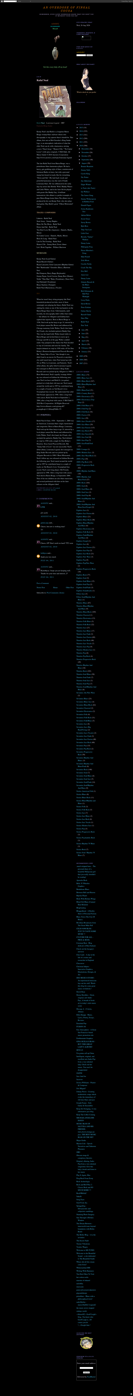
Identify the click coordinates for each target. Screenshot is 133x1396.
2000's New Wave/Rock (84, 455)
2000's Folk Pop (82, 408)
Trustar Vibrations (83, 1244)
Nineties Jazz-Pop (83, 646)
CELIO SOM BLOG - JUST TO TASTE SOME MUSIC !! (86, 931)
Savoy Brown (85, 222)
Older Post (70, 587)
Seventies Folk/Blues (84, 720)
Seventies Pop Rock (83, 748)
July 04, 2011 (47, 560)
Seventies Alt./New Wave (85, 692)
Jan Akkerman (86, 181)
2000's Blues (81, 375)
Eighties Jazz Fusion (84, 513)
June (83, 333)
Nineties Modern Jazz (84, 650)
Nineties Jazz (81, 627)
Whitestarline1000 (83, 1267)
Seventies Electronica (84, 711)
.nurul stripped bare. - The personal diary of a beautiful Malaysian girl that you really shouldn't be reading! (86, 871)
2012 (81, 138)
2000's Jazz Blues (82, 424)
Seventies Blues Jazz (84, 701)
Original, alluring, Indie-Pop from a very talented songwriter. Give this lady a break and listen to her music (86, 1166)
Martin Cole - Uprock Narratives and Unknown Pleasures (86, 1146)
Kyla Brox (84, 226)
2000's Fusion (81, 415)
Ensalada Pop (81, 1023)
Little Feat (85, 233)
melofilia (79, 1283)
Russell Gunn (86, 314)
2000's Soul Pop (82, 495)
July (83, 330)
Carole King (85, 173)
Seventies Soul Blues (84, 776)
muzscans (80, 1286)
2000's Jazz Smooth (83, 434)
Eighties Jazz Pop (82, 550)
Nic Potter (84, 177)
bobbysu (44, 553)
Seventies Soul (81, 772)
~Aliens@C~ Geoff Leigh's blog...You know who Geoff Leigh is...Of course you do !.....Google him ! (86, 1319)
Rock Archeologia (83, 1181)
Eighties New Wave (83, 557)
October (85, 156)
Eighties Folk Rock (83, 532)
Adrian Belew (86, 215)
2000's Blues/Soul (83, 390)
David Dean (80, 992)
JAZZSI (79, 1073)
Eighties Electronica (83, 529)
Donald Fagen (86, 205)
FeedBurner (91, 1376)
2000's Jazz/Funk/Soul (84, 443)
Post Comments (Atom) (55, 592)
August (84, 163)
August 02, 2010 (49, 516)
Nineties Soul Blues (83, 674)
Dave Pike (84, 318)
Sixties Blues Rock (83, 797)
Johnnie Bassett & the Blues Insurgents (87, 285)
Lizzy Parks (85, 300)
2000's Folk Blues (83, 405)
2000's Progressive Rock (85, 465)
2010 (81, 145)
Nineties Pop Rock (83, 656)
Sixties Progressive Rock (85, 832)
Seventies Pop (81, 745)
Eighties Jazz (81, 510)
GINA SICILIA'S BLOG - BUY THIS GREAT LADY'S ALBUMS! (85, 1044)
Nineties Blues (81, 603)
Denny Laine (85, 243)
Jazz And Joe (81, 1076)
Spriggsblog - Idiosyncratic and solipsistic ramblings (84, 1208)
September (86, 159)
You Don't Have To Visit (85, 1274)
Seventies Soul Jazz (83, 779)
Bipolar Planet (81, 895)
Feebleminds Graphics (84, 1038)
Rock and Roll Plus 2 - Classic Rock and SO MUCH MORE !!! (84, 1187)
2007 (81, 363)
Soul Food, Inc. (82, 1202)
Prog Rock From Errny (84, 1178)
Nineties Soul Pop (83, 683)
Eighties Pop (81, 560)
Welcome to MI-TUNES (85, 1250)
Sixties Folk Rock (82, 809)
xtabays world (81, 1311)
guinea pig (44, 522)
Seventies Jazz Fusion (84, 739)
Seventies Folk (81, 714)
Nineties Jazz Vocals (84, 643)
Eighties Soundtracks (84, 590)
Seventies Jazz (81, 724)
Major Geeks (81, 1140)
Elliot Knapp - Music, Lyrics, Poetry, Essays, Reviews (85, 1017)
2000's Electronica (83, 396)
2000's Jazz (80, 418)
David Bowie (85, 303)
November (85, 152)
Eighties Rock (81, 575)
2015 (81, 127)
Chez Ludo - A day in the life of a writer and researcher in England (85, 957)
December (85, 149)
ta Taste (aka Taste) (88, 188)
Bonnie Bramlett (87, 166)
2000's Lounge (81, 449)
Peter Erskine (86, 307)
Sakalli (79, 1196)
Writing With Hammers (85, 1271)
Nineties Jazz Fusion (84, 637)
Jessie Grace (85, 219)
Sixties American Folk (84, 791)
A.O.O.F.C (44, 503)
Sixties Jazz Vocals (83, 822)
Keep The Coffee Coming (85, 1114)
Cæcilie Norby (86, 264)
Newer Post (41, 587)
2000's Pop (80, 459)
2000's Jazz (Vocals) (83, 421)
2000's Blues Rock (83, 381)
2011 (81, 142)
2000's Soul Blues (83, 489)
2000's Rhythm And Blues (86, 471)
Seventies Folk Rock (83, 717)
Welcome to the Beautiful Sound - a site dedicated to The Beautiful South (85, 1256)
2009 (81, 356)
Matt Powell (85, 256)
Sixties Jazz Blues (83, 816)
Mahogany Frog (87, 247)
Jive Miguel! (81, 1088)
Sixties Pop (80, 828)
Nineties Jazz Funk (83, 634)
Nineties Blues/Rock (83, 612)
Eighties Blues (49, 490)
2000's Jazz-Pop (82, 440)
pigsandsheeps (81, 1293)
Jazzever (79, 1079)
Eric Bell (84, 271)
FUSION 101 (81, 1026)
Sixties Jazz (80, 813)
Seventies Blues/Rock (84, 705)
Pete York (84, 325)
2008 (81, 359)
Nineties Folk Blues (83, 621)
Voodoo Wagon (82, 1247)
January (85, 351)
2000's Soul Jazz (82, 492)
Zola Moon (85, 260)
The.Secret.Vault (82, 1240)
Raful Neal (42, 80)
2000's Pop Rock (82, 462)
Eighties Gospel (82, 541)
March (84, 344)
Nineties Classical (83, 615)
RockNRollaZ (81, 1193)
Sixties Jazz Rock (82, 819)
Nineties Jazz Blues (83, 631)
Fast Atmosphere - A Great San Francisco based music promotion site (86, 1032)
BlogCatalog (81, 908)
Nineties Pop (81, 653)
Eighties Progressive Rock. (86, 569)
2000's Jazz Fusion (83, 427)
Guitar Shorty (86, 311)
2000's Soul (80, 486)
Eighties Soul (81, 578)
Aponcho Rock (81, 880)
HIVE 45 (79, 1050)
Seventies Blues (82, 698)
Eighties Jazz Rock (83, 553)
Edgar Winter (86, 184)
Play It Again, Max (83, 1175)
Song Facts (80, 1199)
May (83, 337)
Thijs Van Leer (86, 229)
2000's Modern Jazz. (83, 452)
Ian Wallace (85, 191)
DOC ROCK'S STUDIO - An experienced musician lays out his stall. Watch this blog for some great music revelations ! (86, 983)
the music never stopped (85, 1308)
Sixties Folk (80, 806)
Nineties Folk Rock (83, 624)
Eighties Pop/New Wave (85, 563)
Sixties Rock (81, 849)
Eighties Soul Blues (83, 581)
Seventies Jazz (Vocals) (85, 733)
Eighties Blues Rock (83, 519)
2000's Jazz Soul (82, 437)
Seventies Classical (83, 708)
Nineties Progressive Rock (86, 659)
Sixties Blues (81, 794)
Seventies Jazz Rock (83, 742)
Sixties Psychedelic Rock (85, 837)
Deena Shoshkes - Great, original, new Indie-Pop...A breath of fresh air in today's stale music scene (86, 1000)
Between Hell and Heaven (85, 892)
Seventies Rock (82, 769)
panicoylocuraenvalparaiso (86, 1290)
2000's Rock (80, 482)
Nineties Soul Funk (83, 677)
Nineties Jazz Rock (83, 640)
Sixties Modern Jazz (83, 825)
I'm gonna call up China (85, 1053)
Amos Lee (84, 275)
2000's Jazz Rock (82, 431)
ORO (78, 1152)
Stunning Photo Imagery (85, 1214)
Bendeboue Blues (82, 889)
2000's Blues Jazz (82, 378)
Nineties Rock (81, 671)
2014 (81, 131)
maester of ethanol (83, 1280)
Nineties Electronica (83, 618)
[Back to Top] (131, 1394)
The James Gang (87, 195)
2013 (81, 135)
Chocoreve (80, 963)
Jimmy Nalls (85, 170)
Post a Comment (43, 583)
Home (55, 587)
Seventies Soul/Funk (83, 782)
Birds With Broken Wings (86, 898)
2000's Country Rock (84, 393)
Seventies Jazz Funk (83, 736)
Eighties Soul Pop (83, 584)
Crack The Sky (86, 267)
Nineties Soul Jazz (83, 680)
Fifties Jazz (80, 594)
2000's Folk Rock (82, 412)
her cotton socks (82, 1277)
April (84, 340)
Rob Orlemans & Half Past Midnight (87, 294)
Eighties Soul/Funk (83, 587)
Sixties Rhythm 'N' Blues (85, 843)
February (85, 348)
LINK (43, 507)
